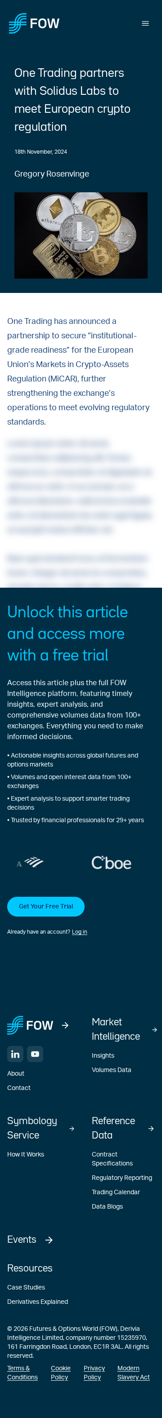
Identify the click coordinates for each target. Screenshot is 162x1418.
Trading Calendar (116, 1192)
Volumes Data (111, 1070)
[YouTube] (35, 1054)
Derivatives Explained (37, 1302)
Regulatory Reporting (122, 1178)
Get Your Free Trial (46, 907)
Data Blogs (107, 1207)
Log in (79, 932)
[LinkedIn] (15, 1054)
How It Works (25, 1155)
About (15, 1074)
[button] (81, 916)
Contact (19, 1088)
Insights (103, 1056)
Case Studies (26, 1288)
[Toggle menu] (145, 23)
